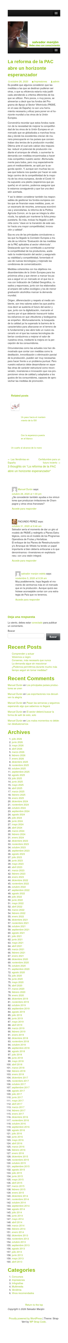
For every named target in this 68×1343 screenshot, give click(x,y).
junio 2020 (17, 978)
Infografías (17, 1283)
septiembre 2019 (21, 1008)
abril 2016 (17, 1143)
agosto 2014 (18, 1209)
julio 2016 (17, 1133)
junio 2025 (17, 781)
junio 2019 (17, 1018)
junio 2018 (17, 1057)
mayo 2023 (18, 863)
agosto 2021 (18, 932)
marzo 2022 (18, 909)
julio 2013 (17, 1251)
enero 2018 (18, 1074)
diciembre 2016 (20, 1117)
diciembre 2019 (20, 998)
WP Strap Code (38, 1321)
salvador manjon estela (33, 573)
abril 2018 (17, 1064)
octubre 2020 (19, 965)
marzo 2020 (18, 988)
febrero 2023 (18, 873)
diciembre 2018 (20, 1038)
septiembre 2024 (21, 811)
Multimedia (17, 1286)
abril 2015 (17, 1182)
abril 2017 (17, 1103)
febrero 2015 (18, 1189)
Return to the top (34, 1304)
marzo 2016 (18, 1146)
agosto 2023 (18, 853)
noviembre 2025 (20, 765)
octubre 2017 (19, 1084)
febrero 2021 (18, 952)
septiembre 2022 (21, 890)
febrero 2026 (18, 755)
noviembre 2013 (20, 1238)
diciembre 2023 (20, 840)
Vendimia (16, 1289)
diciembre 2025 (20, 761)
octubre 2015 (19, 1163)
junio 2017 (17, 1097)
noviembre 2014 (20, 1199)
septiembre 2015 (21, 1166)
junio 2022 (17, 900)
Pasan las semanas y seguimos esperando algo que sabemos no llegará (34, 704)
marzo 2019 (18, 1028)
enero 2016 (18, 1153)
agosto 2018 (18, 1051)
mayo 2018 (18, 1061)
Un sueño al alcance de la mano (26, 447)
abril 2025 (17, 788)
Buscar (11, 630)
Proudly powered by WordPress (25, 1318)
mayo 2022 (18, 903)
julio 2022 (17, 896)
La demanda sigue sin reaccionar (29, 663)
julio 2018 (17, 1054)
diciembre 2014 (20, 1195)
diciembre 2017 (20, 1077)
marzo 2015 (18, 1186)
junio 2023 (17, 860)
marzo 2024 (18, 830)
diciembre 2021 (20, 919)
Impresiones (40, 81)
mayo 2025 (18, 784)
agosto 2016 (18, 1130)
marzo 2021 (18, 949)
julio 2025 (17, 778)
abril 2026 (17, 748)
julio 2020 (17, 975)
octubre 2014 (19, 1202)
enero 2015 (18, 1192)
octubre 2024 (19, 807)
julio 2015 (17, 1172)
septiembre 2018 (21, 1048)
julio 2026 (17, 738)
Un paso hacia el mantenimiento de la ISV (33, 418)
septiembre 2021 (21, 929)
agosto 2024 (18, 814)
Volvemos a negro (21, 657)
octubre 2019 (19, 1005)
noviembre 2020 (20, 962)
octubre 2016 (19, 1123)
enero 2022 (18, 916)
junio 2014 (17, 1215)
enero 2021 (18, 955)
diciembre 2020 (20, 959)
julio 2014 (17, 1212)
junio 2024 (17, 821)
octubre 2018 (19, 1044)
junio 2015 (17, 1176)
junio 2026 (17, 742)
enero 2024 (18, 837)
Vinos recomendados (23, 1293)
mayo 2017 (18, 1100)
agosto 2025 (18, 775)
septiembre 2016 (21, 1126)
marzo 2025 (18, 791)
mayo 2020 (18, 982)
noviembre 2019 (20, 1001)
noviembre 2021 (20, 923)
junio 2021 (17, 939)
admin (56, 81)
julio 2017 (17, 1094)
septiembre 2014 (21, 1205)
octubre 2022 (19, 886)
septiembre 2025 (21, 771)
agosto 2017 (18, 1090)
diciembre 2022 (20, 880)
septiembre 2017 (21, 1087)
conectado (37, 622)
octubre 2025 (19, 768)
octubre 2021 (19, 926)
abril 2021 (17, 946)
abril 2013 (17, 1261)
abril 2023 (17, 867)
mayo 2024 (18, 824)
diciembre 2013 (20, 1235)
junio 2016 (17, 1136)
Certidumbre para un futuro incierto (49, 461)
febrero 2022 (18, 913)
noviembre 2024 (20, 804)
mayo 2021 (18, 942)
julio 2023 (17, 857)
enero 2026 (18, 758)
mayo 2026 (18, 745)
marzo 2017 (18, 1107)
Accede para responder (24, 508)
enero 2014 (18, 1232)
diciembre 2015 (20, 1156)
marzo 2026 (18, 752)
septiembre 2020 (21, 969)
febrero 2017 (18, 1110)
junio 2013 (17, 1255)
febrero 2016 (18, 1149)
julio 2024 (17, 817)
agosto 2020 (18, 972)
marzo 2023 (18, 870)
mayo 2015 (18, 1179)
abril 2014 (17, 1222)
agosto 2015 (18, 1169)
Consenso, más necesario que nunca (31, 660)
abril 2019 (17, 1024)
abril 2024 (17, 827)
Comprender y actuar (23, 653)
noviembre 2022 (20, 883)
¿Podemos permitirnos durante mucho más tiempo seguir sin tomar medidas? (34, 668)
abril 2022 (17, 906)
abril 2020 (17, 985)
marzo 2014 (18, 1225)
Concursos (17, 1276)
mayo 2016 (18, 1140)
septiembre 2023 (21, 850)
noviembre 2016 (20, 1120)
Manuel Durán (25, 489)
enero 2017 (18, 1113)
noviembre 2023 (20, 844)
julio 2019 (17, 1015)
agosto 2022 (18, 893)
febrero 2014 (18, 1228)
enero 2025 (18, 798)
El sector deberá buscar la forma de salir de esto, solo (31, 713)
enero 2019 (18, 1034)
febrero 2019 (18, 1031)
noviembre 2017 (20, 1080)
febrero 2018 (18, 1071)
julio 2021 (17, 936)
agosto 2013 (18, 1248)
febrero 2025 (18, 794)
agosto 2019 (18, 1011)
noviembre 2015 (20, 1159)
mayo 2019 (18, 1021)
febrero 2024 (18, 834)
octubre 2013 (19, 1242)
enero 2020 (18, 995)
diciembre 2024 (20, 801)
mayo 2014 (18, 1219)
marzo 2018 (18, 1067)
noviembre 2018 (20, 1041)
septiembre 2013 (21, 1245)
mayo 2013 (18, 1258)
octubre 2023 (19, 847)
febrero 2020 (18, 992)
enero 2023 (18, 877)
